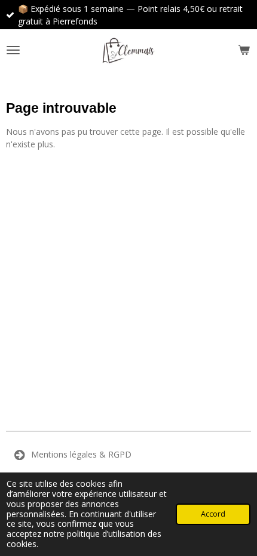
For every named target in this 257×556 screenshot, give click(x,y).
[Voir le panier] (244, 50)
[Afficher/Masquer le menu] (13, 50)
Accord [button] (213, 514)
